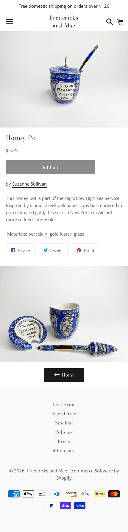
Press (64, 441)
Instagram (64, 404)
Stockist (64, 422)
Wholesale (64, 450)
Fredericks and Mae (64, 21)
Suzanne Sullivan (29, 184)
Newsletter (64, 413)
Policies (64, 432)
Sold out (50, 167)
